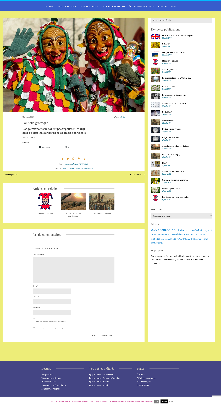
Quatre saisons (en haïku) (173, 171)
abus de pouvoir (197, 234)
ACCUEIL (49, 7)
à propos (205, 230)
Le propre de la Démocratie (174, 95)
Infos (171, 401)
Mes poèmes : (47, 374)
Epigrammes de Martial (99, 381)
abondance (162, 234)
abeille (197, 230)
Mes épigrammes (86, 168)
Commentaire (38, 254)
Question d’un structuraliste (174, 103)
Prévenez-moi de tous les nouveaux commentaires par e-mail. (51, 321)
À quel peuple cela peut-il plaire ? (176, 146)
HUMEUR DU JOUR (67, 7)
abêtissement (157, 242)
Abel (170, 238)
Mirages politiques (170, 61)
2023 (175, 238)
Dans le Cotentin (169, 86)
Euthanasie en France (171, 129)
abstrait (186, 234)
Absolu (154, 230)
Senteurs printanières (171, 188)
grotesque (66, 164)
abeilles (156, 238)
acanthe (204, 238)
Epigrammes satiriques (71, 168)
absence (185, 238)
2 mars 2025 (29, 117)
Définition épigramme (146, 378)
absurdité (175, 234)
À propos (141, 374)
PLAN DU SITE (143, 385)
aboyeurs (164, 239)
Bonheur (166, 44)
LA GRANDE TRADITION (113, 7)
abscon (196, 238)
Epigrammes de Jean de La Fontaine (104, 378)
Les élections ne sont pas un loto (175, 197)
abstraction (186, 230)
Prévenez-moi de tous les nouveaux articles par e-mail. (49, 329)
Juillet (164, 163)
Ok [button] (157, 401)
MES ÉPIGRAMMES (89, 7)
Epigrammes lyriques (50, 389)
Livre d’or (162, 7)
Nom (35, 286)
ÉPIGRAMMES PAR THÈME (142, 7)
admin (122, 117)
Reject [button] (164, 401)
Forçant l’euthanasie (170, 137)
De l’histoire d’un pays (171, 154)
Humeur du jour (48, 381)
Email (36, 296)
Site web (36, 307)
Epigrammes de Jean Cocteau (101, 374)
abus (175, 230)
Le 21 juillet (167, 112)
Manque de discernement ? (173, 52)
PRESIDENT (83, 164)
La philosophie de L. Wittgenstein (176, 78)
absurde (164, 230)
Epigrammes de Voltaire (99, 385)
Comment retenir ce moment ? (175, 180)
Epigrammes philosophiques (53, 385)
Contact (173, 7)
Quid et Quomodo (169, 69)
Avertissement (168, 120)
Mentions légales (144, 381)
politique (74, 164)
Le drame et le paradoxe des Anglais (177, 35)
